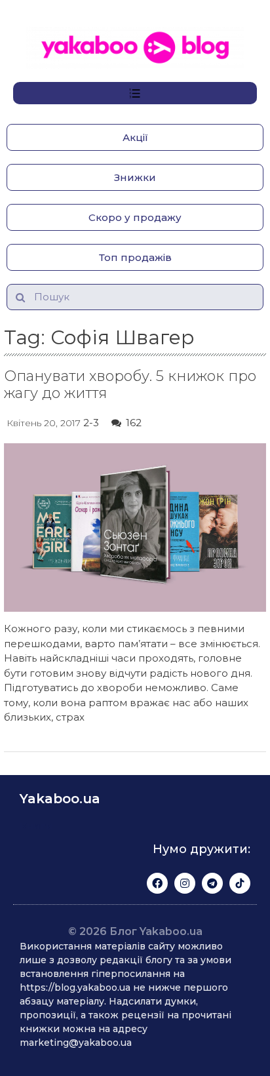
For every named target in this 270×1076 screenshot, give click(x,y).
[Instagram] (184, 883)
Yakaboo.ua (60, 799)
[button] (135, 137)
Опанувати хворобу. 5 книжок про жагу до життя (130, 384)
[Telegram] (212, 883)
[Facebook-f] (157, 883)
